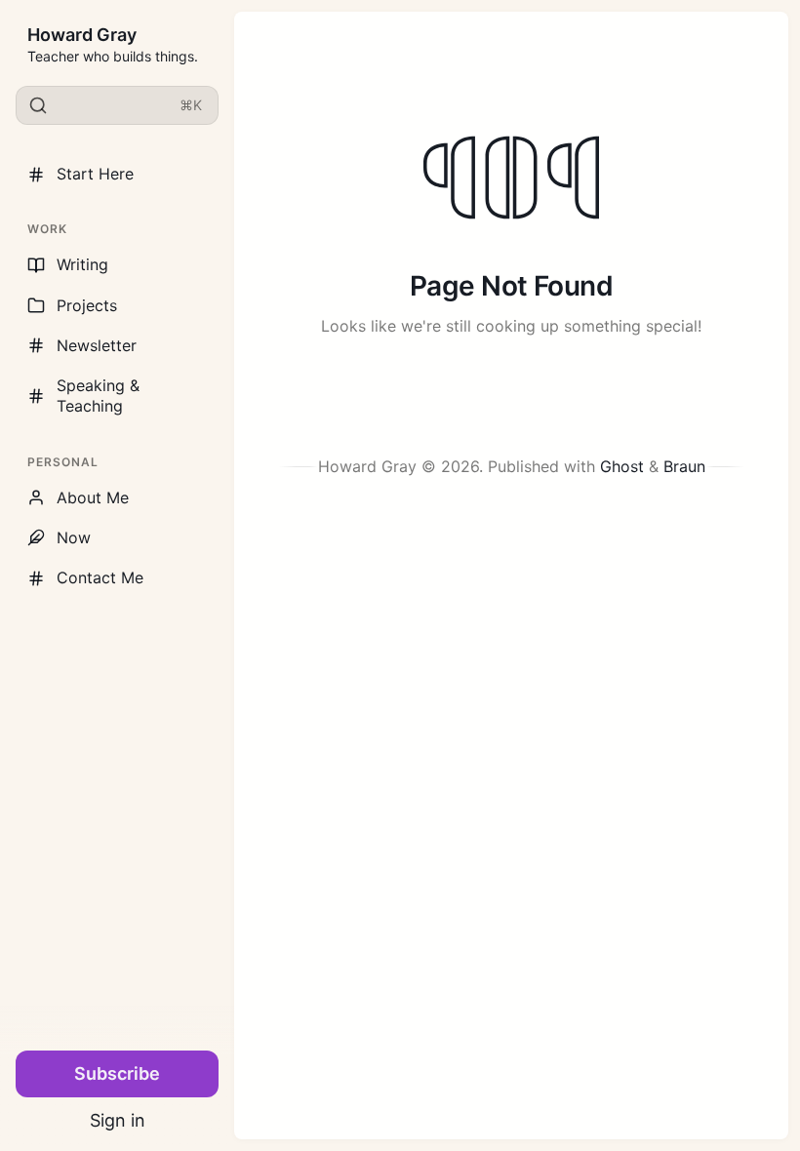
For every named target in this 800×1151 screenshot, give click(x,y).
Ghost (622, 466)
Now (74, 537)
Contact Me (100, 577)
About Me (93, 497)
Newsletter (97, 345)
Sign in (117, 1120)
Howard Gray (82, 34)
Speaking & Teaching (98, 396)
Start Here (95, 173)
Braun (684, 466)
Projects (87, 305)
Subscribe (117, 1073)
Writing (82, 264)
